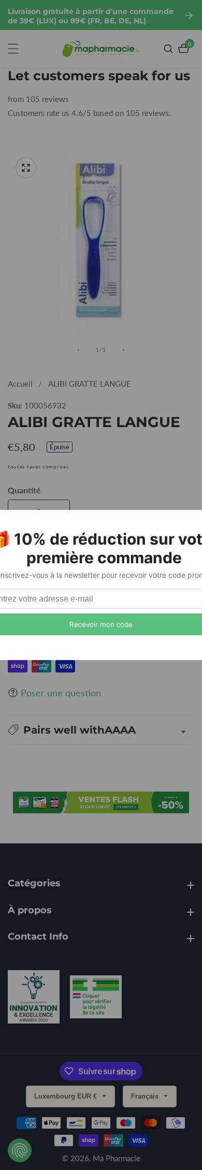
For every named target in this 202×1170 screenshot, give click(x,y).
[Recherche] (170, 48)
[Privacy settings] (20, 1150)
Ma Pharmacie (116, 1158)
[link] (34, 999)
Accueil (20, 383)
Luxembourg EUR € (66, 1096)
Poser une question (61, 692)
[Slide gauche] (78, 350)
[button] (101, 729)
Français (146, 1096)
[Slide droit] (123, 350)
